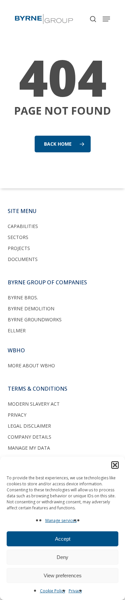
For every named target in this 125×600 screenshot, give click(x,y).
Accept (62, 539)
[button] (115, 465)
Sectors (18, 237)
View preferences (63, 575)
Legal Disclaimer (29, 426)
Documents (23, 259)
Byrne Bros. (23, 297)
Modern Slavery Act (34, 404)
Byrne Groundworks (35, 319)
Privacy (75, 591)
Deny (62, 557)
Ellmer (17, 330)
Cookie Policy (52, 591)
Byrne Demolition (31, 308)
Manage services (61, 520)
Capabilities (23, 226)
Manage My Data (29, 448)
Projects (19, 248)
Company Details (29, 437)
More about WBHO (31, 365)
